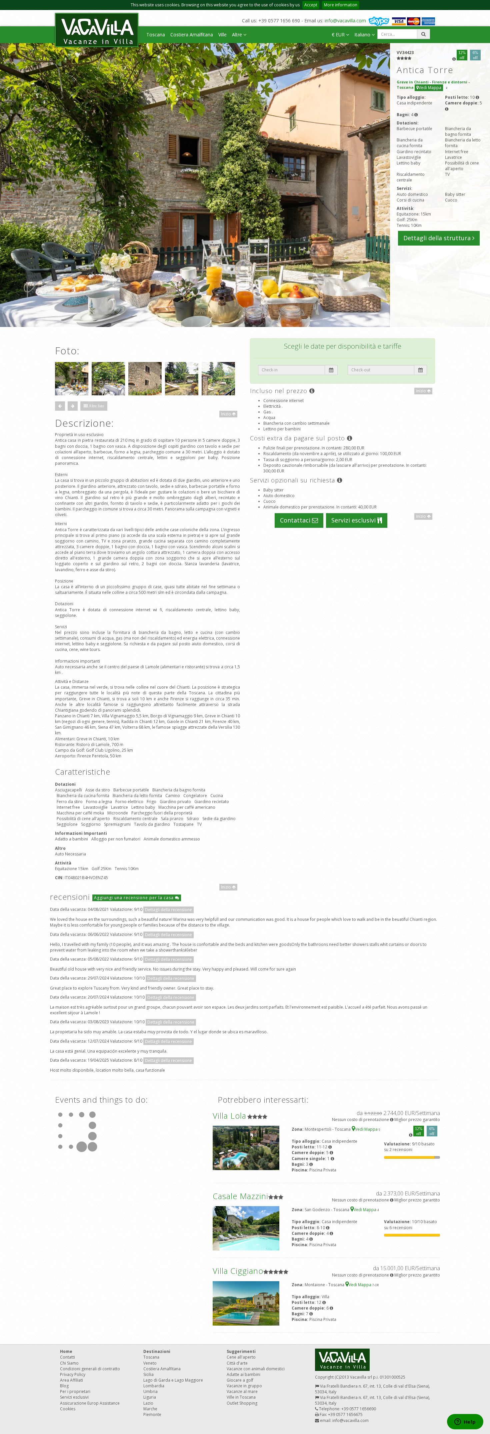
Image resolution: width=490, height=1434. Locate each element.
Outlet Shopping (242, 1403)
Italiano (363, 34)
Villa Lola (229, 1115)
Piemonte (152, 1414)
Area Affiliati (71, 1380)
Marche (150, 1409)
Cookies (67, 1409)
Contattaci (296, 520)
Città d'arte (237, 1363)
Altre (237, 34)
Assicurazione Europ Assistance (90, 1403)
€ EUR (339, 34)
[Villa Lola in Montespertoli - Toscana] (246, 1147)
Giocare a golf (240, 1380)
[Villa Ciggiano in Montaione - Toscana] (246, 1303)
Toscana (155, 34)
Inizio (226, 414)
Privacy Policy (72, 1374)
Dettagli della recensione (168, 910)
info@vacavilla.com (345, 20)
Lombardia (153, 1386)
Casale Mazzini (240, 1195)
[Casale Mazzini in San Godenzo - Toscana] (246, 1228)
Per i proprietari (75, 1391)
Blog (64, 1386)
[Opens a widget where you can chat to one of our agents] (465, 1422)
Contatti (67, 1357)
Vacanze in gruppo (244, 1386)
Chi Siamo (69, 1363)
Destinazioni (156, 1351)
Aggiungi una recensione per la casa (134, 898)
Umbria (150, 1391)
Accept (310, 5)
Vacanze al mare (242, 1391)
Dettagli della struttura (437, 238)
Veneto (150, 1363)
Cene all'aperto (241, 1357)
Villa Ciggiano (238, 1270)
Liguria (149, 1397)
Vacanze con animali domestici (256, 1369)
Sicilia (148, 1374)
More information (340, 5)
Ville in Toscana (241, 1397)
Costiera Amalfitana (191, 34)
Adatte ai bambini (243, 1374)
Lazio (148, 1403)
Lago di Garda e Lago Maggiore (173, 1380)
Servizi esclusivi (354, 520)
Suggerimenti (241, 1351)
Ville (222, 34)
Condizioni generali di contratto (90, 1369)
